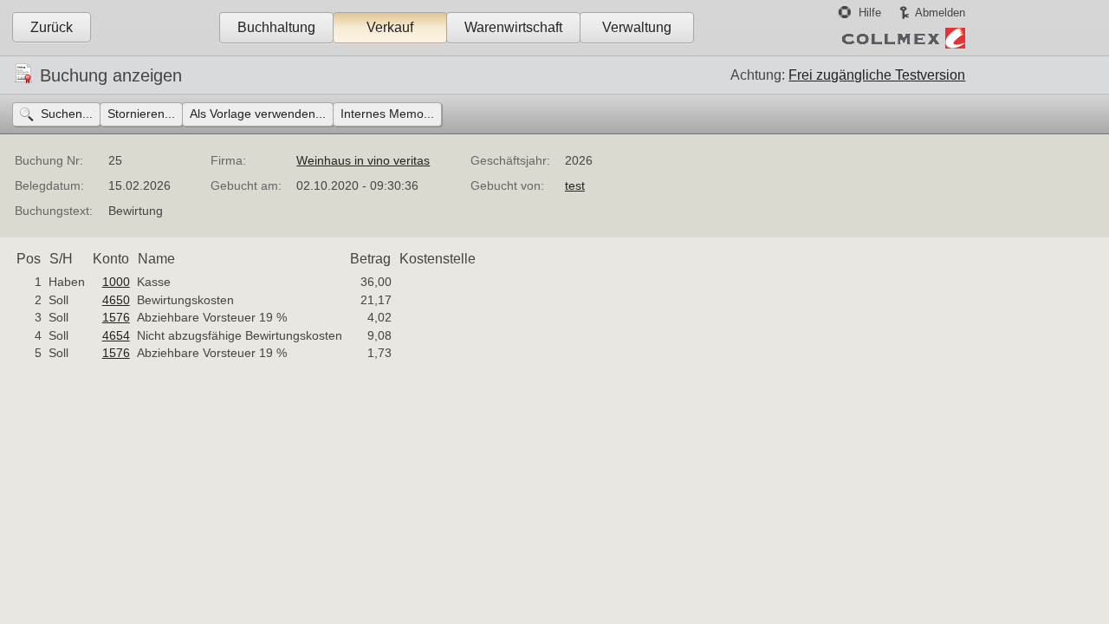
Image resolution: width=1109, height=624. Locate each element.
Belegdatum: (49, 185)
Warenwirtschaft (513, 27)
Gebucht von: (507, 185)
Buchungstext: (54, 211)
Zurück (51, 27)
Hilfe (870, 12)
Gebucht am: (246, 185)
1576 (116, 317)
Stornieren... (141, 113)
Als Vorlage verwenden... (258, 113)
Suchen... (67, 113)
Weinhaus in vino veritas (363, 160)
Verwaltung (636, 27)
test (575, 185)
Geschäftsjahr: (510, 160)
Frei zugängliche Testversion (876, 75)
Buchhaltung (276, 27)
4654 (116, 335)
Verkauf (389, 27)
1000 (116, 282)
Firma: (228, 160)
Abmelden (940, 12)
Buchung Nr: (49, 160)
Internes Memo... (387, 113)
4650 (116, 300)
